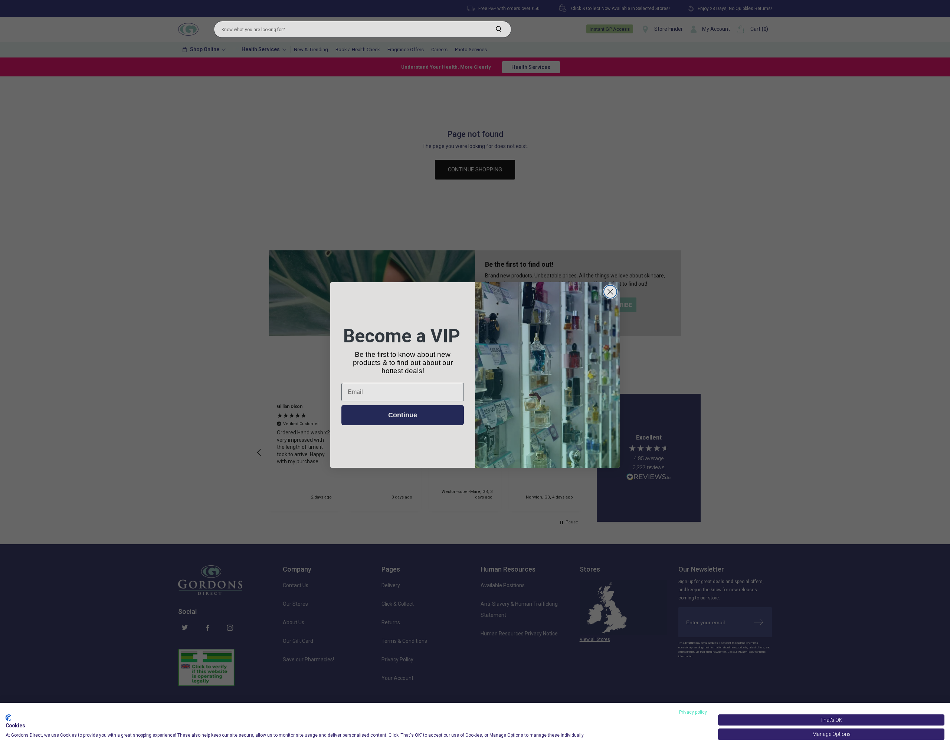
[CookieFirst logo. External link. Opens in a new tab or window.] (8, 717)
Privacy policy (693, 712)
